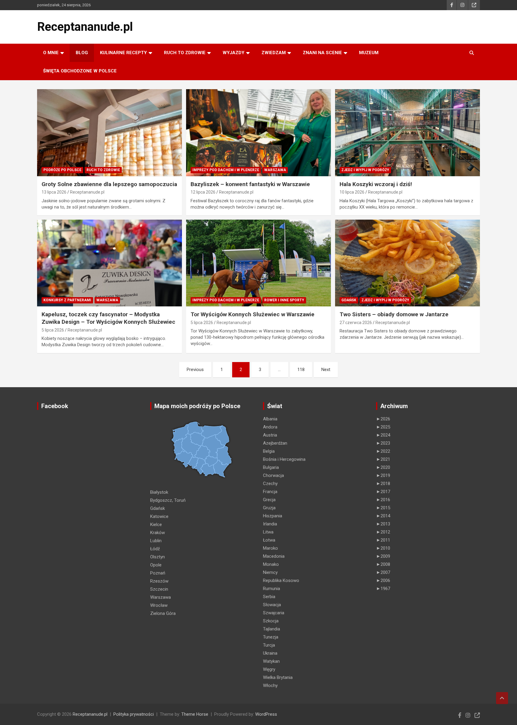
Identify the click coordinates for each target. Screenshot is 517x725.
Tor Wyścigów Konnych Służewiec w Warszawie (252, 314)
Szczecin (159, 589)
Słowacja (272, 604)
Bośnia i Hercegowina (284, 459)
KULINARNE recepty (123, 52)
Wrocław (159, 605)
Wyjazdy (233, 52)
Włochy (270, 685)
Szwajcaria (273, 612)
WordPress (266, 714)
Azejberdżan (275, 443)
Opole (156, 565)
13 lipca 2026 (54, 192)
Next (325, 369)
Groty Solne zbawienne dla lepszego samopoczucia (109, 184)
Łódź (155, 548)
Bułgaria (271, 467)
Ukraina (270, 653)
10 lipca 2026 (352, 192)
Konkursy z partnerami (67, 300)
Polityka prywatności (133, 714)
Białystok (159, 492)
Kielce (156, 524)
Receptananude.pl (85, 27)
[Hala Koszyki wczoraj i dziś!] (407, 132)
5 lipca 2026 (53, 330)
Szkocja (271, 621)
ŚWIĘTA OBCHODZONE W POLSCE (80, 71)
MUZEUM (368, 52)
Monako (271, 564)
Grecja (269, 499)
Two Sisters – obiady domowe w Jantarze (394, 314)
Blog (82, 52)
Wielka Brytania (278, 677)
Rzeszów (159, 581)
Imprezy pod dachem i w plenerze (225, 170)
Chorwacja (273, 475)
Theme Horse (194, 714)
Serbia (269, 596)
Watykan (271, 661)
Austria (270, 435)
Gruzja (269, 507)
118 (301, 369)
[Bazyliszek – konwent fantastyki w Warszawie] (258, 132)
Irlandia (270, 524)
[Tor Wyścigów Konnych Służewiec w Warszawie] (258, 263)
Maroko (270, 548)
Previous (195, 369)
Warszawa (275, 170)
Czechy (270, 483)
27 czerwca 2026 (356, 322)
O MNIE (51, 52)
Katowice (159, 516)
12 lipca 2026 (203, 192)
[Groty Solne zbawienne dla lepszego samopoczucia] (110, 132)
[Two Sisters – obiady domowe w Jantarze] (407, 263)
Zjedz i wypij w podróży (365, 170)
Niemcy (270, 572)
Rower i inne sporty (284, 300)
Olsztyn (157, 557)
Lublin (156, 540)
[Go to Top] (502, 698)
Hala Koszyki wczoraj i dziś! (376, 184)
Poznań (157, 573)
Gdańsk (348, 300)
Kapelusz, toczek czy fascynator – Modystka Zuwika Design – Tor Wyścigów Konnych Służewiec (108, 318)
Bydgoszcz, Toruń (167, 500)
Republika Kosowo (281, 580)
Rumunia (271, 588)
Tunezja (270, 637)
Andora (270, 427)
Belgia (269, 451)
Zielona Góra (163, 613)
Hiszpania (272, 516)
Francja (270, 491)
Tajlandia (271, 629)
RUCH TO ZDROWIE (185, 52)
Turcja (269, 645)
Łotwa (269, 540)
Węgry (269, 669)
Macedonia (274, 556)
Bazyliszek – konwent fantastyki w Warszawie (250, 184)
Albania (270, 419)
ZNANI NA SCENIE (322, 52)
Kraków (157, 532)
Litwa (268, 532)
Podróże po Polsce (62, 170)
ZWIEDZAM (273, 52)
